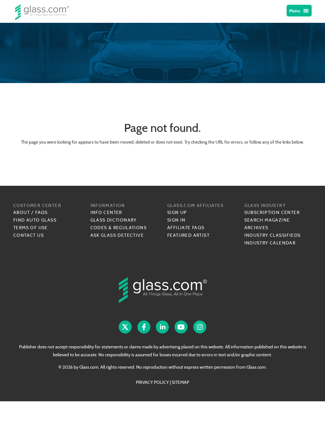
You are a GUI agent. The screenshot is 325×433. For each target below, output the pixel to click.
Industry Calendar (270, 243)
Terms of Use (30, 227)
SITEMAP (180, 382)
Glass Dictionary (113, 220)
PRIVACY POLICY (152, 382)
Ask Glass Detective (117, 235)
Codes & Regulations (118, 227)
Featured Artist (188, 235)
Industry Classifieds (272, 235)
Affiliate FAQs (186, 227)
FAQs (41, 212)
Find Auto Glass (34, 220)
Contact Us (28, 235)
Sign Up (177, 212)
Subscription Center (272, 212)
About (21, 212)
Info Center (106, 212)
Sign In (176, 220)
